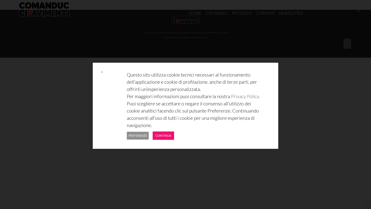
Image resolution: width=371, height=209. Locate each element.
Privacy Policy (245, 96)
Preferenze (137, 135)
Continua (163, 135)
